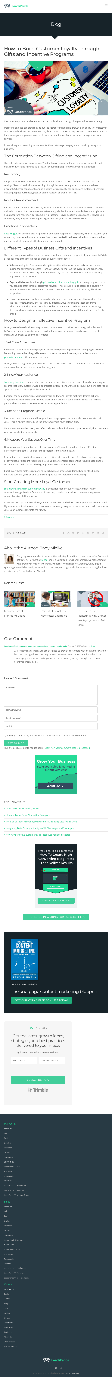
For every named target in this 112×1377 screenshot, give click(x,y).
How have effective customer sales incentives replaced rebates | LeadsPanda (35, 646)
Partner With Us (10, 1346)
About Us (8, 1337)
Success (7, 1298)
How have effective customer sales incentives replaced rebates (38, 834)
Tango (44, 559)
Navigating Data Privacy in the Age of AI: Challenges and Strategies (40, 828)
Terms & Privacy (72, 1373)
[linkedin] (61, 1368)
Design (7, 1138)
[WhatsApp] (83, 533)
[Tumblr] (87, 533)
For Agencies (9, 1176)
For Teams (8, 1171)
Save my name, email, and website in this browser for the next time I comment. (47, 735)
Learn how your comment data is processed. (67, 747)
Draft (6, 1133)
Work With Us (9, 1342)
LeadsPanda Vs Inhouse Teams (16, 1195)
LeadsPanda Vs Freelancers (15, 1185)
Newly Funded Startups (13, 1240)
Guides (7, 1313)
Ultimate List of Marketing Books (22, 808)
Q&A (6, 1308)
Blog (6, 1303)
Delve (6, 1211)
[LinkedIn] (78, 533)
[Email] (102, 533)
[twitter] (56, 1368)
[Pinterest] (92, 533)
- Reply (92, 646)
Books (6, 1294)
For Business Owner (12, 1166)
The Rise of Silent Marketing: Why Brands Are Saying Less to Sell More (41, 821)
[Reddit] (73, 533)
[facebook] (51, 1368)
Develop (7, 1143)
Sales (7, 1201)
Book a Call (8, 1327)
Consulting (8, 1157)
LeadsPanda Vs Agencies (14, 1190)
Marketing (10, 1123)
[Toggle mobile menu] (106, 5)
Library (7, 1318)
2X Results (8, 1152)
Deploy (7, 1221)
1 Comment (9, 517)
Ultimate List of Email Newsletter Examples (28, 815)
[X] (68, 533)
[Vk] (97, 533)
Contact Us (8, 1332)
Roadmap (8, 1148)
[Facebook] (63, 533)
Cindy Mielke (51, 547)
